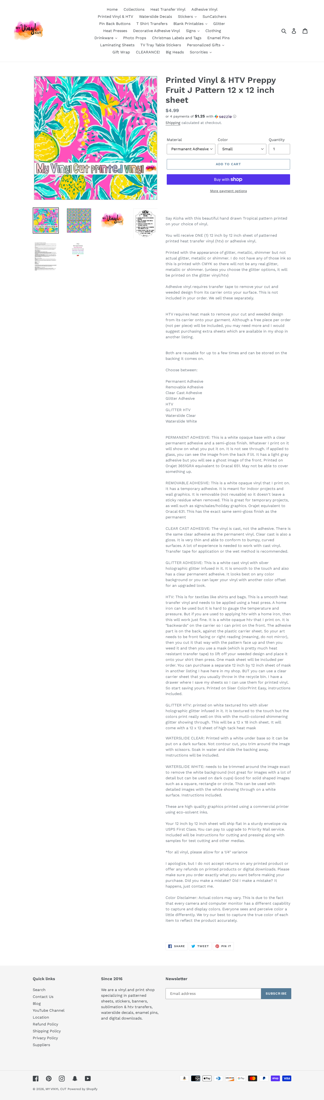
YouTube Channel (49, 1010)
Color (223, 139)
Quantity (277, 139)
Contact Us (43, 996)
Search (39, 989)
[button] (228, 116)
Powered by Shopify (82, 1089)
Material (174, 139)
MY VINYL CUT (56, 1089)
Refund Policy (45, 1024)
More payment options (228, 191)
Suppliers (41, 1045)
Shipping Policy (47, 1031)
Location (41, 1017)
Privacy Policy (45, 1038)
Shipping (173, 123)
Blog (37, 1003)
